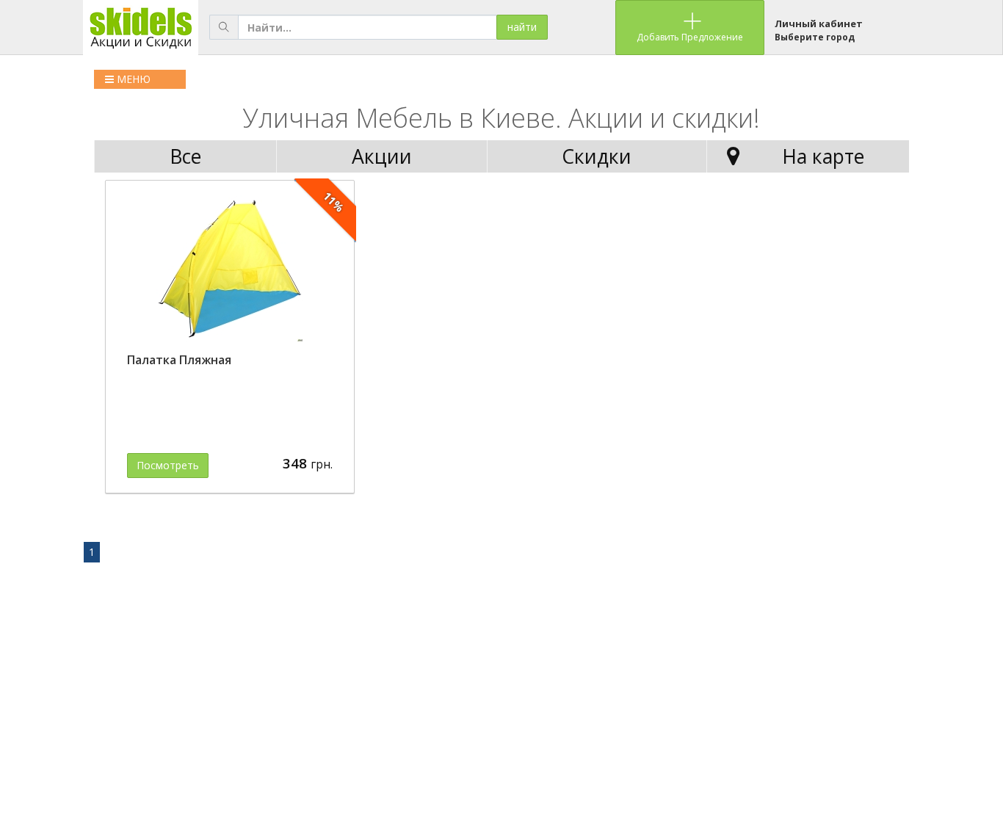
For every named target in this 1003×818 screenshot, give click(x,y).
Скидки (596, 156)
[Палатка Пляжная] (229, 268)
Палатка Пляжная (179, 360)
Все (185, 156)
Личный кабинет (819, 23)
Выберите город (815, 37)
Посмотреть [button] (168, 465)
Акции (382, 156)
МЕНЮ (132, 79)
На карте (823, 156)
